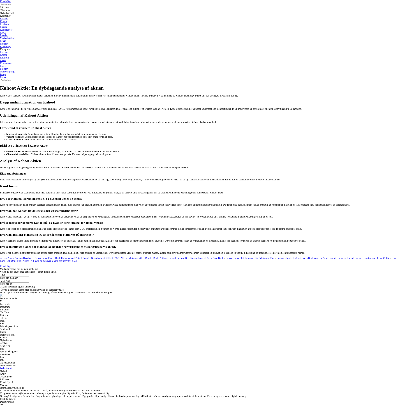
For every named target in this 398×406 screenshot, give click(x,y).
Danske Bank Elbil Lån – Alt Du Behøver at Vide (250, 258)
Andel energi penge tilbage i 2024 (372, 258)
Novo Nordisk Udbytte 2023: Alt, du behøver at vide (117, 258)
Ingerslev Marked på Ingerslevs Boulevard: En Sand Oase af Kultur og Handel (315, 258)
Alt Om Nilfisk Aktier (18, 261)
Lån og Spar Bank (214, 258)
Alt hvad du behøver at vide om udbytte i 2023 (54, 261)
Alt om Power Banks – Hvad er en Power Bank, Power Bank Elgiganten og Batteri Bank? (44, 258)
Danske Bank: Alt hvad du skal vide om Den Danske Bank (174, 258)
